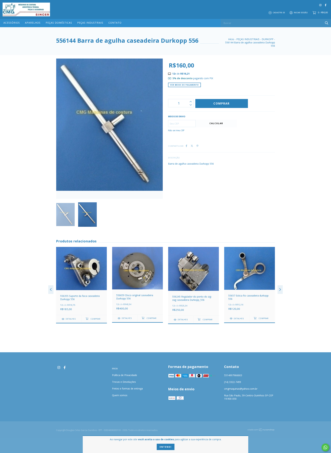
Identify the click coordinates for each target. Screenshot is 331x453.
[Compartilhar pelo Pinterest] (197, 146)
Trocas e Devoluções (124, 381)
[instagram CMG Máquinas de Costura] (320, 5)
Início (231, 39)
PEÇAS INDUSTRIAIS (90, 22)
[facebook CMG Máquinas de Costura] (325, 5)
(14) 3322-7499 (232, 382)
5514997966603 (233, 375)
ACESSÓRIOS (11, 22)
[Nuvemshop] (261, 430)
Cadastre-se (279, 12)
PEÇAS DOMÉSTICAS (59, 22)
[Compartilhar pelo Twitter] (191, 146)
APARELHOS (33, 22)
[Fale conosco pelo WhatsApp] (325, 447)
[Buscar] (327, 23)
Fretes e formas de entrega (127, 388)
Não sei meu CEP (176, 130)
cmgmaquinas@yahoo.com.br (240, 388)
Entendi (166, 446)
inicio (115, 368)
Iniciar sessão (301, 12)
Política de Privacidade (124, 375)
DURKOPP (267, 39)
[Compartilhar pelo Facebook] (186, 146)
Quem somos (119, 395)
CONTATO (115, 22)
